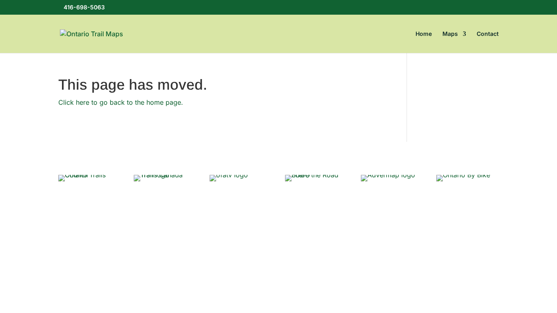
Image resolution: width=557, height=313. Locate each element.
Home (424, 34)
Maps (450, 34)
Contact (488, 34)
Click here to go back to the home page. (120, 102)
